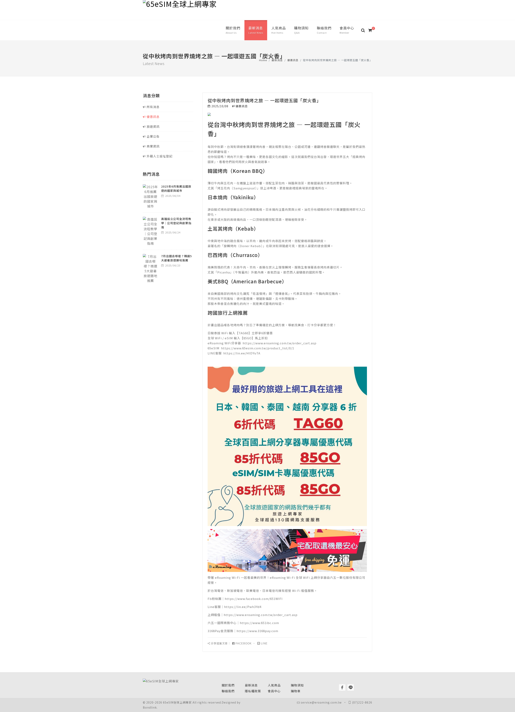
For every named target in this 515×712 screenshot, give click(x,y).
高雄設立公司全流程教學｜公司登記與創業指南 (176, 223)
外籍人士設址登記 (159, 156)
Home (263, 60)
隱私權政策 (253, 691)
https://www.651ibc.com (259, 623)
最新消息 (277, 60)
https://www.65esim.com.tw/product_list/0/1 (257, 348)
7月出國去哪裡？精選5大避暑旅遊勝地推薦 (176, 258)
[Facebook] (342, 687)
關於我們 (228, 685)
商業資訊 (153, 146)
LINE (264, 643)
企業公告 (153, 136)
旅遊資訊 (153, 126)
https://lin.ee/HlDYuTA (241, 353)
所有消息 (153, 107)
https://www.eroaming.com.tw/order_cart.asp (279, 343)
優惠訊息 (293, 60)
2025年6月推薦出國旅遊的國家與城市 (176, 188)
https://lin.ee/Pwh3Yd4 (242, 607)
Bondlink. (150, 707)
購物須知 (297, 685)
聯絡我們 (228, 691)
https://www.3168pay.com (257, 631)
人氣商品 (274, 685)
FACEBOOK (244, 643)
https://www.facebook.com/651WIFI (254, 598)
